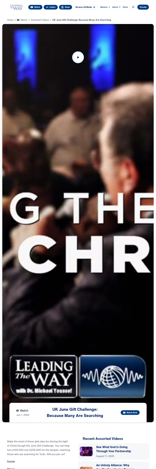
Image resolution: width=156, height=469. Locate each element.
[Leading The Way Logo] (16, 7)
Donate (11, 462)
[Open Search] (133, 7)
